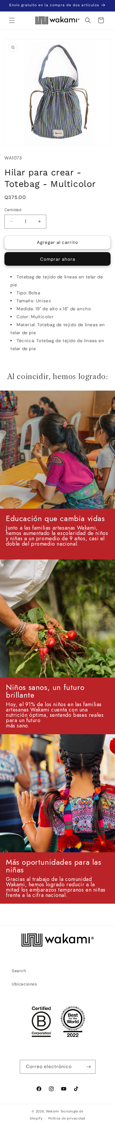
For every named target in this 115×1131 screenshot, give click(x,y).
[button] (11, 20)
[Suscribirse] (88, 1067)
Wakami (52, 1111)
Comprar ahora (57, 259)
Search (19, 970)
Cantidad (12, 209)
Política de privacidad (66, 1118)
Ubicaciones (24, 984)
